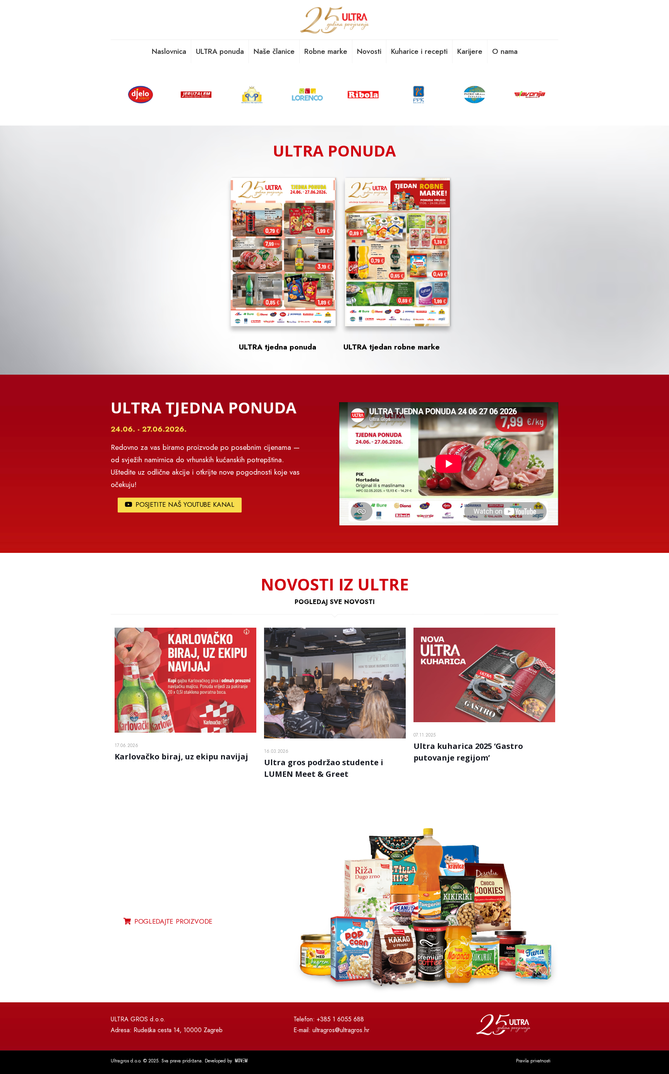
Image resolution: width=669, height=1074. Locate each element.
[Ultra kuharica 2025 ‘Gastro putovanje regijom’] (484, 675)
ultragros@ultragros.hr (340, 1030)
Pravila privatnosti (533, 1060)
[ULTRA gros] (334, 20)
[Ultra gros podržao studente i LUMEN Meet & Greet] (335, 683)
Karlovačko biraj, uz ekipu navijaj (181, 756)
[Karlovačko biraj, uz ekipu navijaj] (185, 680)
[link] (425, 913)
